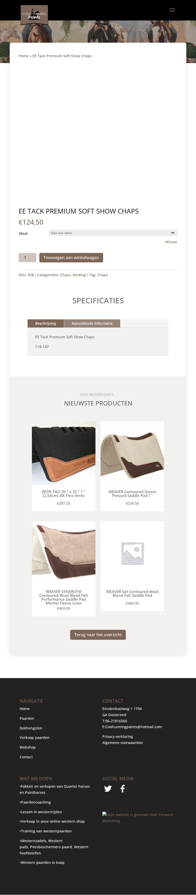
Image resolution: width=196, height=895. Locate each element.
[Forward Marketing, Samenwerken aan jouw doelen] (139, 820)
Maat (23, 233)
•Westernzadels (33, 840)
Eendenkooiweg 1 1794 (122, 708)
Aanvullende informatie (92, 323)
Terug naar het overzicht (98, 634)
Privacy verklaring (117, 736)
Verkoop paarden (35, 737)
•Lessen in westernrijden (41, 811)
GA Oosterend (114, 714)
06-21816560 (116, 720)
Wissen (171, 242)
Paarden (27, 718)
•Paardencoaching (35, 802)
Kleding (79, 274)
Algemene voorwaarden (122, 742)
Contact (26, 756)
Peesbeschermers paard (51, 846)
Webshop (28, 747)
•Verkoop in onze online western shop (52, 821)
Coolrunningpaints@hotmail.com (133, 726)
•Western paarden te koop (42, 862)
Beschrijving (45, 323)
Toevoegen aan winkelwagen (71, 257)
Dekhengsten (31, 728)
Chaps (65, 274)
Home (24, 55)
